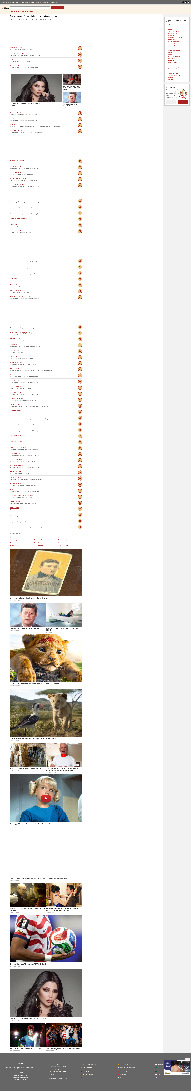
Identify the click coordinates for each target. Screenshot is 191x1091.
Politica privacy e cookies (58, 1074)
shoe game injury (87, 1067)
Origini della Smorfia (36, 2)
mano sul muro (172, 79)
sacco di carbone (172, 39)
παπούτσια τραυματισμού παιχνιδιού (167, 1077)
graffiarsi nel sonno (173, 44)
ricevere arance (172, 64)
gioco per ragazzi (16, 380)
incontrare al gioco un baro (19, 465)
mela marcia (171, 25)
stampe (170, 29)
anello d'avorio (172, 48)
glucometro (171, 77)
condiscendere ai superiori (175, 37)
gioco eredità (15, 545)
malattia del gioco (40, 542)
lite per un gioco (15, 206)
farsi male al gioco (64, 540)
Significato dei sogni (16, 2)
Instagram (58, 1071)
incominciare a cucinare (174, 60)
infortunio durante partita (18, 542)
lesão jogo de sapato (88, 1074)
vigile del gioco (64, 545)
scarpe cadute (39, 540)
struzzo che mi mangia (174, 56)
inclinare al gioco (16, 130)
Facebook (52, 1071)
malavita (170, 52)
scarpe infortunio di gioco (89, 1064)
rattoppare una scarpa (17, 272)
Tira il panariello (54, 2)
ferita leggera (14, 508)
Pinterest (64, 1071)
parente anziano (172, 33)
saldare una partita (16, 338)
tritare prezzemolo (173, 73)
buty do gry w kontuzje (126, 1077)
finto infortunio (63, 537)
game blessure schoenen (89, 1077)
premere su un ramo (173, 41)
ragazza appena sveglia (174, 75)
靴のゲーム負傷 (162, 1074)
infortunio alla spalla (17, 47)
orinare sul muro (172, 62)
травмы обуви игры (125, 1071)
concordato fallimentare (174, 46)
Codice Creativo (62, 1078)
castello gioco (15, 540)
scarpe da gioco (16, 537)
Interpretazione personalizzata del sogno (22, 11)
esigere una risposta (173, 31)
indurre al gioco (15, 423)
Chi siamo (20, 1072)
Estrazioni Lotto (45, 2)
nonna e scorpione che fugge (176, 27)
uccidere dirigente (173, 71)
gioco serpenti (39, 545)
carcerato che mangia (174, 67)
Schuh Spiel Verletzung (126, 1064)
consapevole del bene (174, 50)
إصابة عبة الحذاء (161, 1067)
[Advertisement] (46, 33)
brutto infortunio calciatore (42, 537)
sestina (170, 54)
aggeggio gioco (64, 542)
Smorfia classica (26, 2)
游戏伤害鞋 (123, 1074)
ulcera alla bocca (172, 58)
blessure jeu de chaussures (127, 1067)
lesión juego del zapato (89, 1071)
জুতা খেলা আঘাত (161, 1071)
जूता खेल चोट (161, 1064)
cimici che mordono (173, 69)
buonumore (171, 35)
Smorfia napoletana (6, 2)
